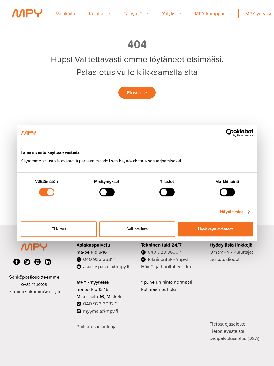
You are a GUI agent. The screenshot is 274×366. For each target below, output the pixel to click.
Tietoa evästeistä (227, 331)
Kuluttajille (99, 13)
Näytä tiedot (231, 212)
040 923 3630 (163, 252)
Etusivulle (137, 92)
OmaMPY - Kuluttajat (231, 252)
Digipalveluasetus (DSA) (234, 338)
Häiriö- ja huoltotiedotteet (167, 266)
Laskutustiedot (224, 259)
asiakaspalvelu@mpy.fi (106, 266)
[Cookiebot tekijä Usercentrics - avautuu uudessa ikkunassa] (230, 133)
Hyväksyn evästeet (215, 229)
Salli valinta (137, 229)
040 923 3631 (98, 259)
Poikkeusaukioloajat (97, 326)
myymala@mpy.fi (100, 311)
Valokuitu (65, 13)
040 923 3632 (98, 303)
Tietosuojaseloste (228, 323)
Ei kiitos (58, 229)
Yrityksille (171, 13)
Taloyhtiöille (136, 13)
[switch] (107, 192)
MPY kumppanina (213, 13)
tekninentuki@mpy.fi (168, 259)
